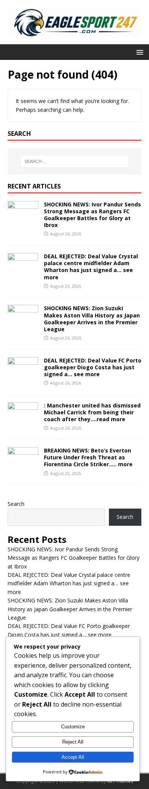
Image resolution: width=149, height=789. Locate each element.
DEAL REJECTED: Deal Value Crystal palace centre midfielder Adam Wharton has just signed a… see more (91, 267)
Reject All (72, 742)
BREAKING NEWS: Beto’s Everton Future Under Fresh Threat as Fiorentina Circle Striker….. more (88, 457)
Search (16, 503)
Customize (73, 726)
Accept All (73, 757)
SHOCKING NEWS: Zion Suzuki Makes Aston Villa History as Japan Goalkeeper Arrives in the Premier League (92, 318)
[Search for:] (75, 161)
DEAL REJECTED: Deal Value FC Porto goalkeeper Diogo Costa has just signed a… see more (92, 367)
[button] (138, 51)
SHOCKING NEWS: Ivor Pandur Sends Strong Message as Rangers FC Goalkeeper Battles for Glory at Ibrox (92, 215)
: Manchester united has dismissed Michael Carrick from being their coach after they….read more (92, 412)
